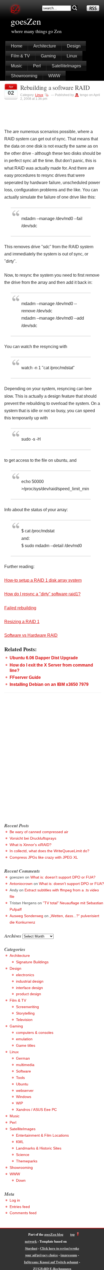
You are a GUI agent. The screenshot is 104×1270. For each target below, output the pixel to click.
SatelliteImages (66, 66)
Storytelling (25, 1013)
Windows (23, 1097)
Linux (72, 56)
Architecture (44, 46)
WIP (19, 1103)
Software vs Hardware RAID (31, 635)
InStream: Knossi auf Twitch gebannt (51, 1262)
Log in (15, 1200)
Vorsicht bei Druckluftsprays (33, 838)
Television (24, 1020)
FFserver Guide (25, 677)
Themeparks (26, 1161)
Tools (20, 1077)
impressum (69, 1255)
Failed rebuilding (20, 608)
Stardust (31, 1248)
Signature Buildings (32, 962)
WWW (54, 76)
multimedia (25, 1065)
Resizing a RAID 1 (21, 621)
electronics (25, 975)
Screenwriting (27, 1007)
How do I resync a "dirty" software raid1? (42, 594)
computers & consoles (34, 1032)
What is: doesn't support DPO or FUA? (62, 877)
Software (23, 1071)
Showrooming (24, 76)
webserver (25, 1090)
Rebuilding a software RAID (55, 87)
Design (74, 46)
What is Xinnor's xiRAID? (30, 845)
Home (16, 46)
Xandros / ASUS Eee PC (36, 1109)
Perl (37, 66)
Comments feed (23, 1213)
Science (22, 1154)
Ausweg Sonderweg (26, 916)
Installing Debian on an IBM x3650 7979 (49, 684)
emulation (24, 1039)
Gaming (48, 56)
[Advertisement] (52, 763)
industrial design (29, 981)
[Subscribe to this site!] (93, 9)
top (72, 1234)
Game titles (25, 1045)
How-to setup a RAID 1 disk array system (43, 580)
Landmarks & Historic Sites (38, 1148)
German (23, 1058)
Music (16, 66)
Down (21, 1180)
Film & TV (20, 56)
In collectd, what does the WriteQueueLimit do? (49, 851)
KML (20, 1142)
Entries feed (20, 1207)
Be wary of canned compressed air (39, 832)
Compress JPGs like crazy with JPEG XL (44, 857)
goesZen (26, 21)
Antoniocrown (21, 883)
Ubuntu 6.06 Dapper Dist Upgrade (44, 658)
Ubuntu (22, 1084)
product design (28, 994)
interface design (29, 988)
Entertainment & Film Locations (42, 1135)
